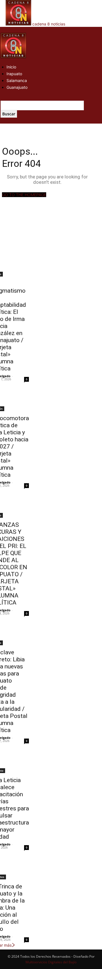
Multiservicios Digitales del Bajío (51, 962)
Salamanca (17, 80)
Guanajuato (17, 87)
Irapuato (14, 73)
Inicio (11, 66)
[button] (2, 29)
